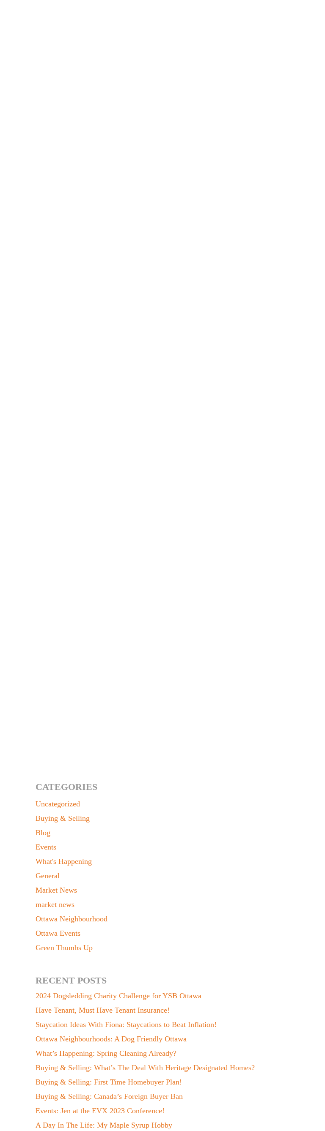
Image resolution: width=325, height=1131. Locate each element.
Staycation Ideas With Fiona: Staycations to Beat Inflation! (126, 1024)
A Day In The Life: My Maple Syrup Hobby (104, 1125)
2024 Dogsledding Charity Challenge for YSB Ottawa (118, 996)
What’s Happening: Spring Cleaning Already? (106, 1053)
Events (46, 847)
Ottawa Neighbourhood (71, 919)
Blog (43, 832)
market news (55, 904)
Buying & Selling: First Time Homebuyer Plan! (109, 1082)
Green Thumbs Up (64, 947)
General (48, 875)
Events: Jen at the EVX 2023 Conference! (100, 1110)
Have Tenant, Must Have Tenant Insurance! (103, 1010)
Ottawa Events (58, 933)
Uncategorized (58, 804)
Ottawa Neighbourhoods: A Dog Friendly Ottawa (111, 1039)
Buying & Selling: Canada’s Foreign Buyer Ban (109, 1096)
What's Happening (64, 861)
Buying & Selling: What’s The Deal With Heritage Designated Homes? (145, 1067)
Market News (65, 731)
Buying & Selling (63, 818)
